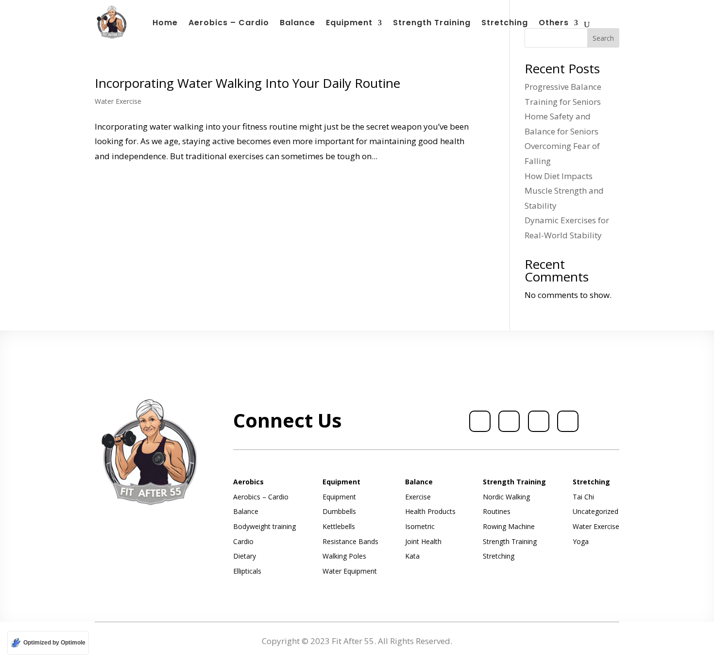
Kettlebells (339, 526)
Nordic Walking (506, 496)
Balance (297, 23)
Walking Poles (344, 556)
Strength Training (432, 23)
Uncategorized (595, 511)
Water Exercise (118, 101)
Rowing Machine (509, 526)
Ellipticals (247, 571)
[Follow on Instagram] (538, 421)
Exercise (418, 496)
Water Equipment (350, 571)
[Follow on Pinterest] (567, 421)
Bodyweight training (264, 526)
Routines (496, 511)
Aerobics (248, 481)
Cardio (243, 541)
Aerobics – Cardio (228, 23)
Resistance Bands (350, 541)
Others (554, 23)
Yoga (581, 541)
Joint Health (423, 541)
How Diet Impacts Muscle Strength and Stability (564, 190)
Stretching (504, 23)
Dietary (244, 556)
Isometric (420, 526)
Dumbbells (339, 511)
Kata (412, 556)
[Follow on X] (509, 421)
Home (165, 23)
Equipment (349, 23)
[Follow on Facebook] (480, 421)
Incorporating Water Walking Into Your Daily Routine (247, 83)
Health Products (430, 511)
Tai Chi (583, 496)
